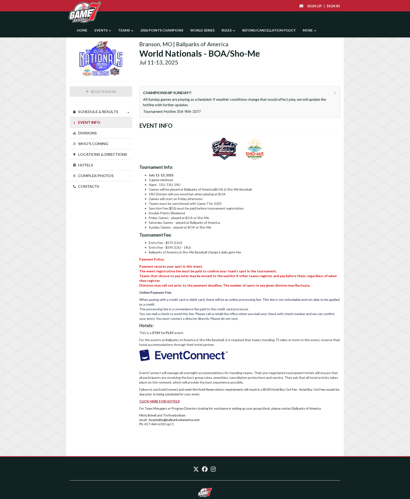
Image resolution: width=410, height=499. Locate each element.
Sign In (333, 6)
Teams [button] (124, 30)
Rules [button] (227, 30)
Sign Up (314, 6)
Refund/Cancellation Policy (269, 30)
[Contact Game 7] (301, 6)
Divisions (87, 133)
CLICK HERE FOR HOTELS (159, 401)
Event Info (88, 122)
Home (82, 30)
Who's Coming (92, 143)
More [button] (308, 30)
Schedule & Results (97, 111)
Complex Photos (95, 175)
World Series (202, 30)
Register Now (103, 92)
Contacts (88, 186)
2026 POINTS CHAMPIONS (161, 30)
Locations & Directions (102, 154)
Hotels (85, 165)
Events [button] (101, 30)
